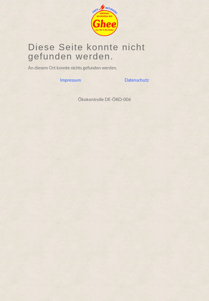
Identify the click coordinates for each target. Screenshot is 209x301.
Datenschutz (137, 80)
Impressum (70, 80)
